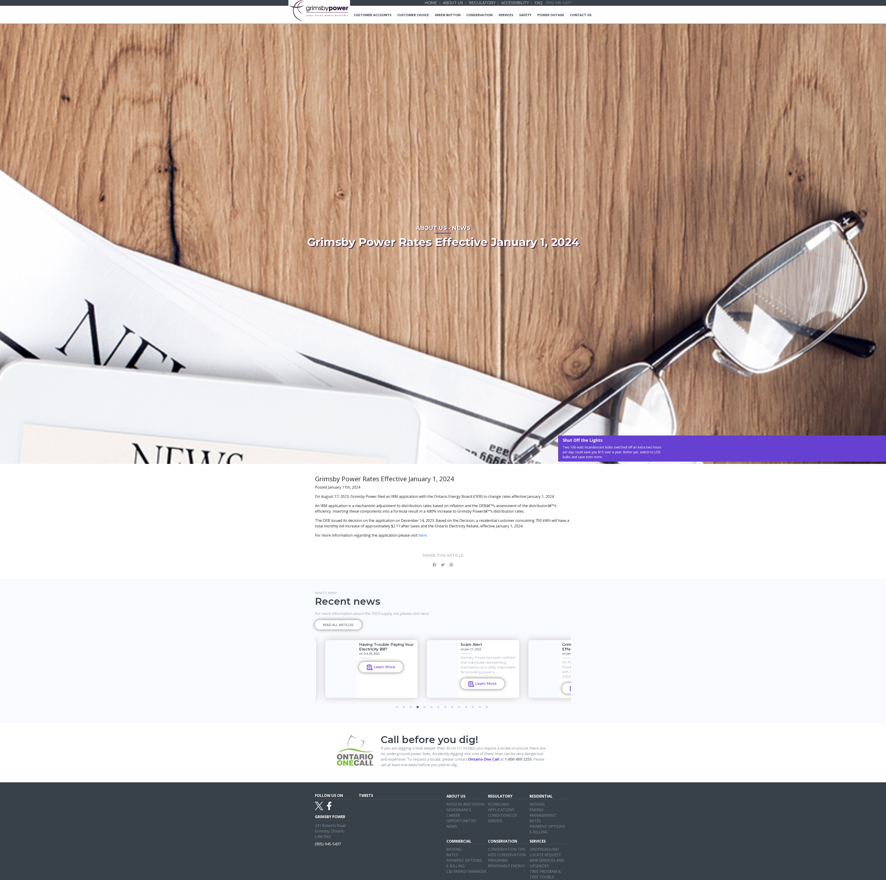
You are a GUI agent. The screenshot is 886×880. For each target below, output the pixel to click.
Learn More (373, 692)
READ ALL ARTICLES (338, 625)
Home (431, 3)
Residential (541, 796)
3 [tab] (411, 707)
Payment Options (547, 826)
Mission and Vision (465, 804)
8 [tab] (445, 707)
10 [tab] (459, 707)
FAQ (538, 3)
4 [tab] (417, 707)
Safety (525, 15)
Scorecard (498, 804)
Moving (537, 804)
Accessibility (515, 3)
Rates (535, 820)
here (423, 535)
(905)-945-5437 (328, 844)
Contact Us (581, 15)
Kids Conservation (507, 854)
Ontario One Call (483, 759)
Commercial (458, 841)
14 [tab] (487, 707)
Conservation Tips (507, 849)
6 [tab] (431, 707)
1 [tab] (397, 707)
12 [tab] (473, 707)
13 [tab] (480, 707)
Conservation (479, 15)
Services (505, 15)
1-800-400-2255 (518, 759)
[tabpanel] (462, 669)
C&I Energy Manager (466, 871)
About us (453, 3)
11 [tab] (466, 707)
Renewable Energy (506, 865)
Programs (498, 860)
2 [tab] (404, 707)
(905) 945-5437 (558, 2)
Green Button (448, 15)
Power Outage (550, 15)
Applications (501, 809)
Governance (458, 809)
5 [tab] (424, 707)
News (451, 826)
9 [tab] (452, 707)
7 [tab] (438, 707)
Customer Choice (413, 15)
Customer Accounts (373, 15)
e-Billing (539, 832)
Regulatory (482, 3)
